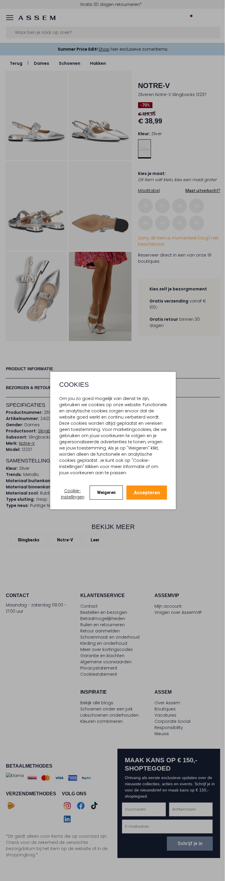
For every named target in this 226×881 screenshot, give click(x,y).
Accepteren (147, 492)
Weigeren (106, 492)
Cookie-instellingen (72, 494)
